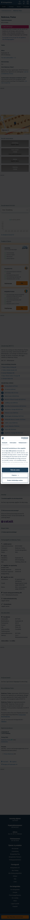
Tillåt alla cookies (15, 470)
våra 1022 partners (11, 450)
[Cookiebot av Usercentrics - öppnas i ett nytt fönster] (21, 438)
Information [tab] (13, 442)
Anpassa (14, 475)
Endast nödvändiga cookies (15, 480)
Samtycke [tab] (4, 442)
